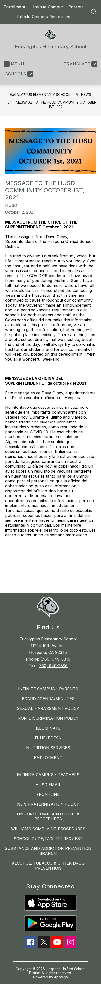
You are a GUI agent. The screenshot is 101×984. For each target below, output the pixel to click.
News (86, 94)
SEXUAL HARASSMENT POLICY (48, 708)
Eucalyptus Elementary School (40, 94)
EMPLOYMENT (48, 757)
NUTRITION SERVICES (48, 747)
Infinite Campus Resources (43, 16)
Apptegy (61, 977)
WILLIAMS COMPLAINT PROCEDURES (48, 828)
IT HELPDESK (48, 737)
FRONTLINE (48, 794)
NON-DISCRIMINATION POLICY (48, 718)
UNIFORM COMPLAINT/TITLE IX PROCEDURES (48, 816)
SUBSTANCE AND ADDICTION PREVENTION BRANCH (48, 851)
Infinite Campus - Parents (58, 6)
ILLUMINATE (48, 728)
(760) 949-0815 (55, 659)
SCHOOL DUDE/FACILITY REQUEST (48, 838)
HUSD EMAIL (48, 784)
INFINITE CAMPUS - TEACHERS (48, 774)
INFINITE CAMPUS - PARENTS (48, 688)
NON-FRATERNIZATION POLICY (48, 804)
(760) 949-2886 (53, 665)
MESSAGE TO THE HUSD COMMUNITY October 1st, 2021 (56, 104)
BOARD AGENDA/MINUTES (48, 698)
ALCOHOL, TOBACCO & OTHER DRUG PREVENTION (48, 866)
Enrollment (14, 6)
